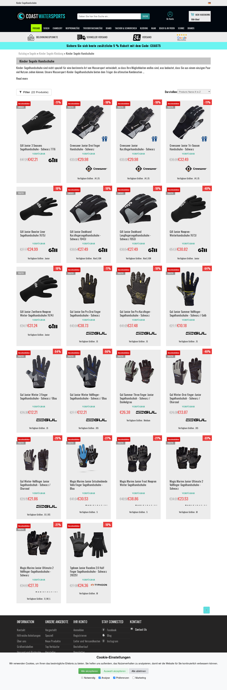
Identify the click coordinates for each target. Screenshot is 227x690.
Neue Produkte (52, 641)
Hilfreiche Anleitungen (29, 635)
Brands (191, 28)
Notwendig (89, 677)
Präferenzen (122, 677)
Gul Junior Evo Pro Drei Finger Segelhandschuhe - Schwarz (85, 313)
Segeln (46, 28)
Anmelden (78, 630)
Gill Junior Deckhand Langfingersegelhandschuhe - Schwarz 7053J (135, 235)
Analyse (106, 677)
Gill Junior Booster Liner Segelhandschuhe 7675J (32, 233)
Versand (146, 37)
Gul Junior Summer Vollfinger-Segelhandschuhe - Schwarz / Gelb (188, 313)
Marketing (140, 677)
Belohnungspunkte (47, 37)
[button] (145, 16)
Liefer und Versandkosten (86, 641)
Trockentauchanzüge (93, 28)
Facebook (111, 630)
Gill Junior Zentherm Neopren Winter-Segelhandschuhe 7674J (37, 313)
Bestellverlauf (80, 646)
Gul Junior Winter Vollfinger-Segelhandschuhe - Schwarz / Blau (88, 396)
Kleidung (144, 28)
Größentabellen (25, 646)
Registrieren (80, 635)
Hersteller (50, 652)
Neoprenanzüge (73, 28)
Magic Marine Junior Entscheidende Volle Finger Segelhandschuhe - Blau (88, 485)
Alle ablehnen (139, 671)
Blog (109, 635)
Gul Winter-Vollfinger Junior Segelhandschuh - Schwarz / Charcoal (35, 485)
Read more (22, 78)
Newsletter (79, 652)
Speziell (49, 635)
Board (109, 28)
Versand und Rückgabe (29, 652)
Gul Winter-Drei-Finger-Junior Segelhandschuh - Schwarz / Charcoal (185, 398)
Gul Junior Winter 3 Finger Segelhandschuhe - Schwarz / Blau (38, 396)
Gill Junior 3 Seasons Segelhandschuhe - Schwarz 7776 (38, 147)
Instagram (112, 641)
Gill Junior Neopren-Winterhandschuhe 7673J (183, 233)
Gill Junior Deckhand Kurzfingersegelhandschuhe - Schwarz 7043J (85, 235)
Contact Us (141, 630)
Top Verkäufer (52, 646)
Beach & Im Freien (167, 28)
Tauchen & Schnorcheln (126, 28)
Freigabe (36, 28)
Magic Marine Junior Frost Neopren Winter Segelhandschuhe (138, 483)
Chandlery (57, 28)
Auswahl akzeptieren (115, 671)
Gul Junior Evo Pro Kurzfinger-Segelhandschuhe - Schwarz (135, 313)
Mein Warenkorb (202, 14)
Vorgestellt (51, 630)
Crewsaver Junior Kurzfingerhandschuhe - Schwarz (137, 147)
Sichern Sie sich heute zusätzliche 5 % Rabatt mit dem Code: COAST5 (113, 46)
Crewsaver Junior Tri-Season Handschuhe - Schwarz (185, 147)
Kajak (153, 28)
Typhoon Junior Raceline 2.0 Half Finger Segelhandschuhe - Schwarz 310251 (88, 571)
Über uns (21, 641)
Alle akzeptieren (89, 671)
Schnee (181, 28)
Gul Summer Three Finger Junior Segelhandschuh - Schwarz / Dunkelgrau (137, 398)
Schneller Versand (96, 37)
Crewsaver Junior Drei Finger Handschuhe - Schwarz (85, 147)
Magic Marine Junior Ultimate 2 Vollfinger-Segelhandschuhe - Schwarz (186, 485)
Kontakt (21, 630)
